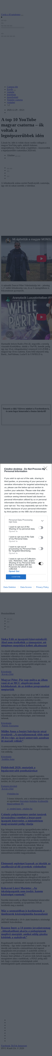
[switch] (41, 527)
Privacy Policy (42, 587)
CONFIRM (16, 577)
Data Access (26, 587)
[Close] (46, 469)
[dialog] (26, 528)
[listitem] (26, 521)
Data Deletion (9, 587)
